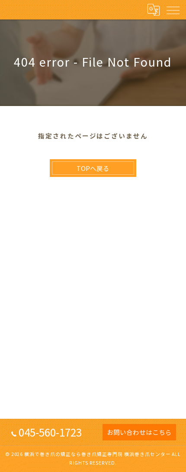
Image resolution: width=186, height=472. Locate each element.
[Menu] (173, 9)
